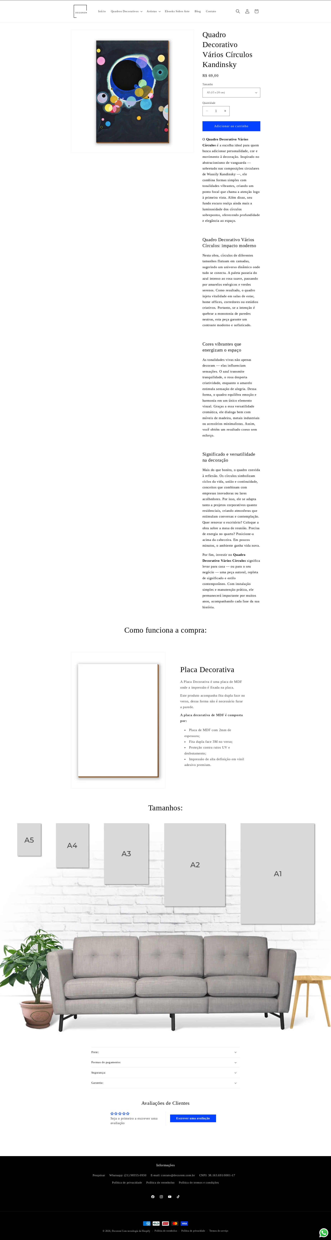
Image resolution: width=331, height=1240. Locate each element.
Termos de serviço (218, 1230)
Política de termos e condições (199, 1182)
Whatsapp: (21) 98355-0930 (128, 1175)
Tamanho (207, 84)
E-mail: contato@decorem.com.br (173, 1175)
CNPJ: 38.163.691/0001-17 (217, 1175)
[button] (126, 11)
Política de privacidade (127, 1182)
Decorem (116, 1231)
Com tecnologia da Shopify (136, 1231)
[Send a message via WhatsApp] (324, 1233)
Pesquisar (99, 1175)
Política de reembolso (160, 1182)
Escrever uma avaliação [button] (193, 1118)
